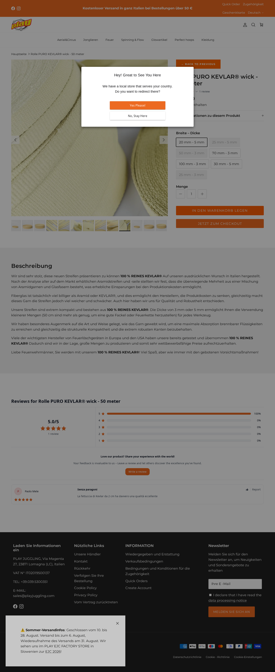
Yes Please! (137, 105)
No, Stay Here (137, 116)
